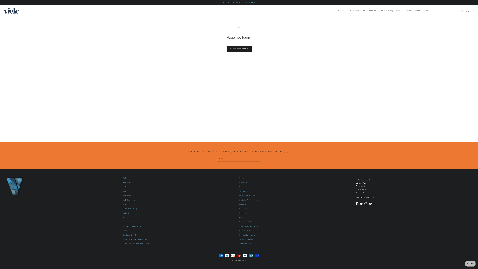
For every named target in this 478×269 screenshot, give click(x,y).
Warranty (243, 191)
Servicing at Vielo (130, 222)
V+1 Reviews (128, 195)
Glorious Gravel (129, 235)
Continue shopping (239, 49)
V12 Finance (244, 209)
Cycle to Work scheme (248, 200)
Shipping (243, 213)
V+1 (124, 191)
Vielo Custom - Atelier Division (136, 244)
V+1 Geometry (129, 200)
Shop (241, 178)
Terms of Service (246, 239)
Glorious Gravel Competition (135, 239)
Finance (242, 204)
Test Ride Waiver (246, 244)
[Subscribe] (258, 159)
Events (125, 231)
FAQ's (125, 217)
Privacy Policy (245, 231)
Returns (242, 217)
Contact (242, 187)
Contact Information (247, 235)
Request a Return (246, 222)
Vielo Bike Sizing (130, 209)
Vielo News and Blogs (248, 226)
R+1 (124, 178)
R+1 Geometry (129, 187)
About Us (243, 182)
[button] (462, 11)
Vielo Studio (128, 213)
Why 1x (126, 204)
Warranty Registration (132, 226)
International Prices (247, 195)
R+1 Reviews (128, 182)
